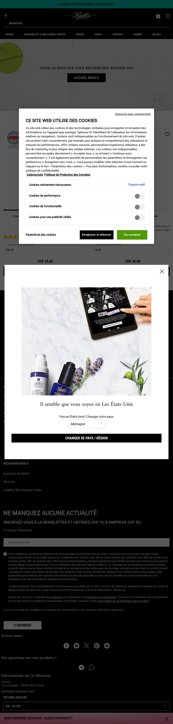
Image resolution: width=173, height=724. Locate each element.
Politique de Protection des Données (67, 174)
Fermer (162, 271)
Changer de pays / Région (86, 438)
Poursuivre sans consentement (133, 114)
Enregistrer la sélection (96, 234)
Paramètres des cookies (41, 234)
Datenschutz (35, 174)
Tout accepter (132, 234)
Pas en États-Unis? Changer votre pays (86, 416)
